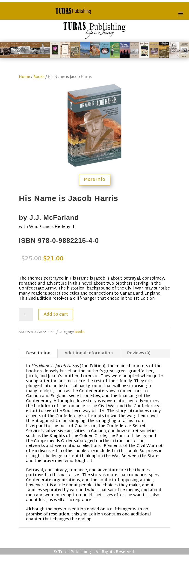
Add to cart (56, 314)
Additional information (89, 353)
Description (38, 353)
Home (24, 77)
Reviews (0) (139, 353)
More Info (94, 180)
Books (38, 77)
